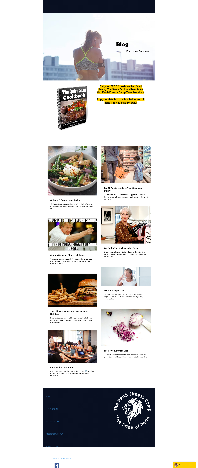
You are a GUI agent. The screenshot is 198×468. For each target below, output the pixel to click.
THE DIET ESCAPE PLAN (55, 434)
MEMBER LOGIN (52, 446)
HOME (48, 396)
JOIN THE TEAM (52, 409)
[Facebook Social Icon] (57, 465)
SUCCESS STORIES (53, 421)
